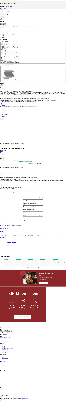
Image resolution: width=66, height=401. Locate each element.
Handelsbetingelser (5, 349)
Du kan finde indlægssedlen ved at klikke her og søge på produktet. (10, 225)
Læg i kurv (2, 157)
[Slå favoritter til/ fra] (2, 119)
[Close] (0, 400)
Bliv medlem (2, 37)
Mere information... (25, 398)
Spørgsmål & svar (5, 352)
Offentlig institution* (4, 51)
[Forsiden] (5, 11)
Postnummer (3, 57)
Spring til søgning (9, 0)
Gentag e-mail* (3, 54)
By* (2, 58)
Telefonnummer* (4, 61)
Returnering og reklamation (6, 351)
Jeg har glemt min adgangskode (5, 25)
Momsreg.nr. (3, 50)
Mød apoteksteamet (5, 358)
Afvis (1, 399)
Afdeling (2, 49)
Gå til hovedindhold (3, 0)
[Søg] (6, 14)
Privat (3, 42)
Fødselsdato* (2, 83)
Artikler (3, 346)
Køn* (1, 87)
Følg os (1, 387)
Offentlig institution (5, 44)
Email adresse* (3, 53)
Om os (3, 357)
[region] (33, 131)
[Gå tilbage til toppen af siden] (1, 397)
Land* (2, 59)
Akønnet (3, 90)
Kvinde (3, 88)
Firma (3, 43)
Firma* (2, 48)
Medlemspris (2, 154)
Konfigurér (4, 399)
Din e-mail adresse (3, 23)
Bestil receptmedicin (5, 341)
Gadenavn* (3, 56)
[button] (23, 322)
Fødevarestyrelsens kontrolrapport (7, 348)
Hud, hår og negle (14, 242)
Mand (2, 89)
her (37, 100)
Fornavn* (2, 46)
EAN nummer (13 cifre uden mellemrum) (7, 52)
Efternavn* (3, 47)
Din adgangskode (3, 24)
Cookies (3, 347)
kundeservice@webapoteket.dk (5, 337)
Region (2, 60)
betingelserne (8, 101)
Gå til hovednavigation (15, 0)
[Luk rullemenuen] (1, 14)
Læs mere (1, 151)
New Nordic (9, 242)
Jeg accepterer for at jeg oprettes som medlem (11, 101)
